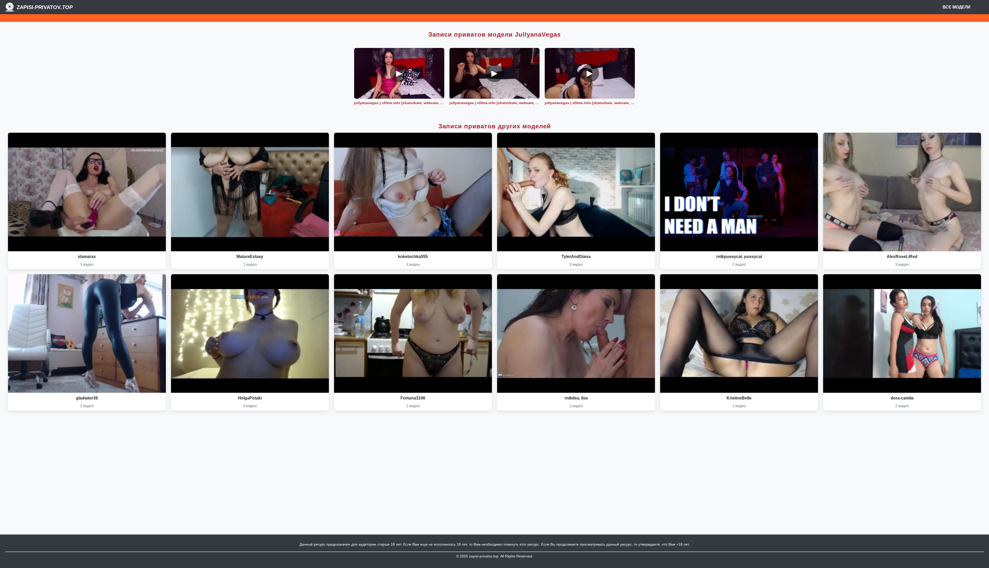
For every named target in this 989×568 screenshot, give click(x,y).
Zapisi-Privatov (45, 7)
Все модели (956, 7)
